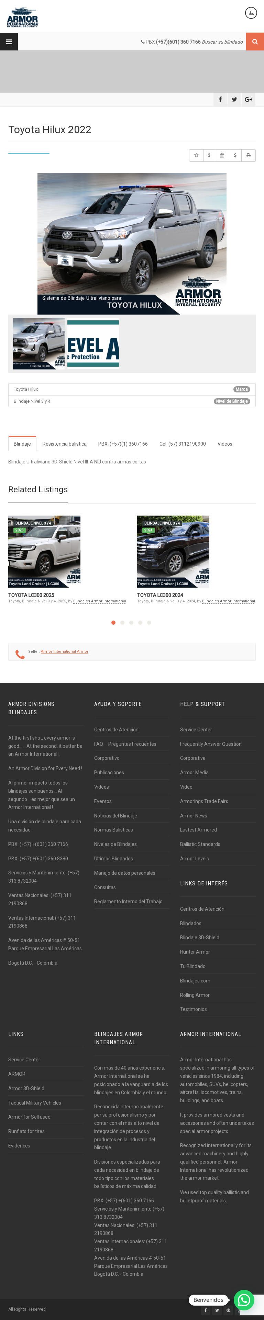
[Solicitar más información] (209, 155)
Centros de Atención (116, 729)
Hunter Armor (195, 952)
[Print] (248, 155)
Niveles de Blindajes (115, 844)
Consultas (105, 887)
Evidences (19, 1145)
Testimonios (193, 1009)
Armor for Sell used (29, 1117)
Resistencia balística (65, 444)
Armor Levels (194, 858)
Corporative (193, 758)
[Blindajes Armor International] (22, 17)
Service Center (196, 729)
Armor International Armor (64, 651)
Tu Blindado (193, 966)
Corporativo (107, 758)
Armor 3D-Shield (26, 1088)
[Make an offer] (235, 155)
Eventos (103, 801)
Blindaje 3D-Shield (199, 937)
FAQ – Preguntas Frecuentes (125, 744)
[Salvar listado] (196, 155)
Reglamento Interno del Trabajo (128, 901)
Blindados (190, 923)
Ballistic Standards (200, 844)
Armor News (193, 815)
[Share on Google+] (248, 99)
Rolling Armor (195, 995)
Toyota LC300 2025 (31, 595)
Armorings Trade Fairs (204, 801)
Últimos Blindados (113, 858)
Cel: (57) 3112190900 (183, 444)
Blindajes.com (195, 980)
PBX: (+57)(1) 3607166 (123, 444)
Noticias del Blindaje (115, 815)
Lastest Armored (198, 830)
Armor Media (194, 772)
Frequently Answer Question (211, 744)
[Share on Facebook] (220, 99)
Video (186, 787)
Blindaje (22, 444)
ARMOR (16, 1074)
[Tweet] (234, 99)
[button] (244, 1300)
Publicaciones (109, 772)
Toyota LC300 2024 (160, 595)
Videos (225, 444)
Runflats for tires (26, 1131)
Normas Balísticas (113, 830)
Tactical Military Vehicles (34, 1103)
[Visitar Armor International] (222, 155)
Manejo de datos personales (124, 873)
